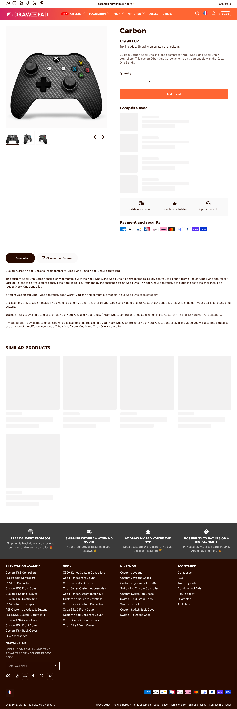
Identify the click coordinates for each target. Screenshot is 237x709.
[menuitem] (33, 572)
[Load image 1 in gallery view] (12, 138)
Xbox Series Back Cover (78, 583)
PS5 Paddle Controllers (20, 577)
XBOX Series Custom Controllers (84, 572)
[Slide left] (95, 138)
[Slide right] (103, 138)
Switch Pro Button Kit (133, 604)
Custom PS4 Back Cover (21, 630)
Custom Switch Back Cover (137, 609)
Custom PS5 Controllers (21, 572)
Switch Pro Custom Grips (136, 599)
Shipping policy (197, 704)
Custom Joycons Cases (135, 577)
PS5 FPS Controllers (18, 583)
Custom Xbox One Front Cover (83, 614)
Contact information (220, 704)
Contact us (225, 3)
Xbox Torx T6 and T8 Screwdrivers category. (193, 314)
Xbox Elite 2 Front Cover (79, 609)
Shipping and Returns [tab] (59, 257)
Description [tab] (22, 257)
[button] (197, 13)
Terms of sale (178, 704)
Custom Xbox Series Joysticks (82, 599)
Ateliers (75, 13)
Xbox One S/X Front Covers (81, 620)
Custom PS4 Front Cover (22, 625)
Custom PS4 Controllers (21, 620)
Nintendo (134, 13)
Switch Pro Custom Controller (139, 588)
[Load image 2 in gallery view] (28, 138)
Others (167, 13)
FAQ (180, 577)
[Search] (197, 14)
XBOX (116, 13)
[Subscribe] (55, 666)
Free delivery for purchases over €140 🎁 (116, 3)
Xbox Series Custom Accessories (84, 588)
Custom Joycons (131, 572)
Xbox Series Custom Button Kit (83, 593)
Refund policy (121, 704)
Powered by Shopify (43, 704)
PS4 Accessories (16, 636)
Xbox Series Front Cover (79, 577)
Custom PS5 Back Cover (21, 593)
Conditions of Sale (189, 588)
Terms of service (141, 704)
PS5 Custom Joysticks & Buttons (26, 609)
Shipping (143, 46)
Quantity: (126, 73)
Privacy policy (103, 704)
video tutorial (16, 322)
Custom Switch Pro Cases (137, 593)
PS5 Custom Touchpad (20, 604)
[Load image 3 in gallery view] (43, 138)
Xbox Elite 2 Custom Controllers (83, 604)
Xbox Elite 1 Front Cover (78, 625)
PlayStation (97, 13)
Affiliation (184, 604)
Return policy (186, 593)
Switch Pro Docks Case (135, 614)
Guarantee (184, 599)
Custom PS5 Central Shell (22, 599)
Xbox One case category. (142, 294)
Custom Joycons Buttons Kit (138, 583)
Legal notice (161, 704)
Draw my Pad (23, 704)
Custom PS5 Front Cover (21, 588)
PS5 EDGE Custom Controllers (25, 614)
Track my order (187, 583)
